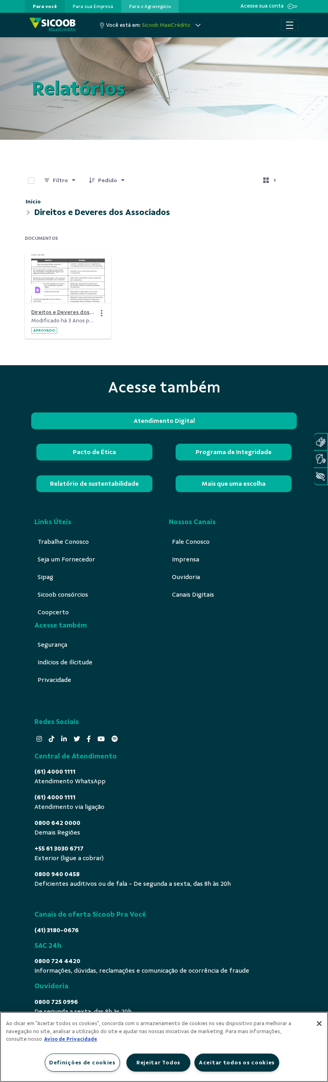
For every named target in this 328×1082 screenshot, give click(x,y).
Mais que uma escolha (234, 483)
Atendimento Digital (164, 420)
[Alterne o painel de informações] (293, 180)
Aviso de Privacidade (70, 1039)
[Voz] (320, 459)
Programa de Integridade (234, 452)
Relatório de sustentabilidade (94, 483)
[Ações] (101, 313)
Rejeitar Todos (158, 1062)
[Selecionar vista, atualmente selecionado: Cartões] (270, 180)
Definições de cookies (82, 1062)
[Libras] (320, 442)
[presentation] (45, 6)
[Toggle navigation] (289, 25)
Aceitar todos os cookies (237, 1062)
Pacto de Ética (94, 452)
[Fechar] (319, 1023)
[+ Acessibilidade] (320, 476)
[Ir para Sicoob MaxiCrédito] (53, 25)
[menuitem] (45, 6)
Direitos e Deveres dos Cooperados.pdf (63, 312)
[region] (164, 1047)
